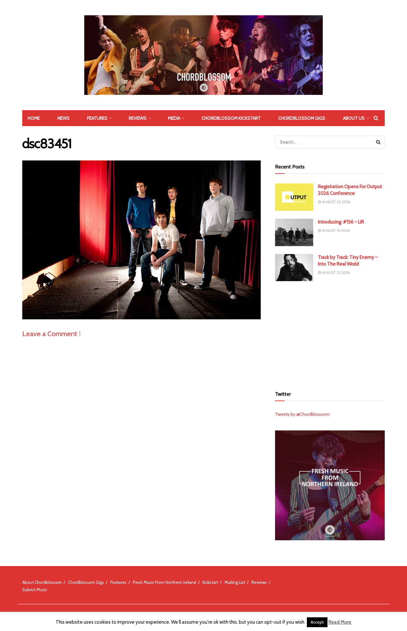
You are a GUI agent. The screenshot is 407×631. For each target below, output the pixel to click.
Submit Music (34, 589)
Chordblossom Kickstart (231, 118)
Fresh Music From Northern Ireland (164, 582)
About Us (354, 118)
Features (97, 118)
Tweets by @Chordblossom (302, 414)
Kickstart (210, 582)
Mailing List (234, 582)
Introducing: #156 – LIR (341, 222)
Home (34, 118)
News (64, 118)
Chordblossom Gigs (301, 118)
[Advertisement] (330, 333)
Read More (339, 622)
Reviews (138, 118)
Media (174, 118)
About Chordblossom (42, 582)
